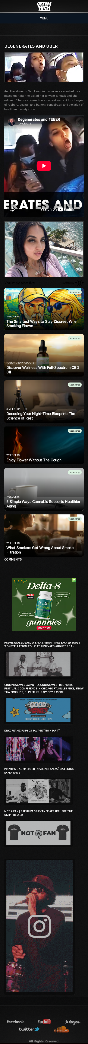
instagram (73, 1022)
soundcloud (61, 1029)
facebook (15, 1022)
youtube (44, 1022)
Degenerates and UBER (31, 46)
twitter (29, 1029)
